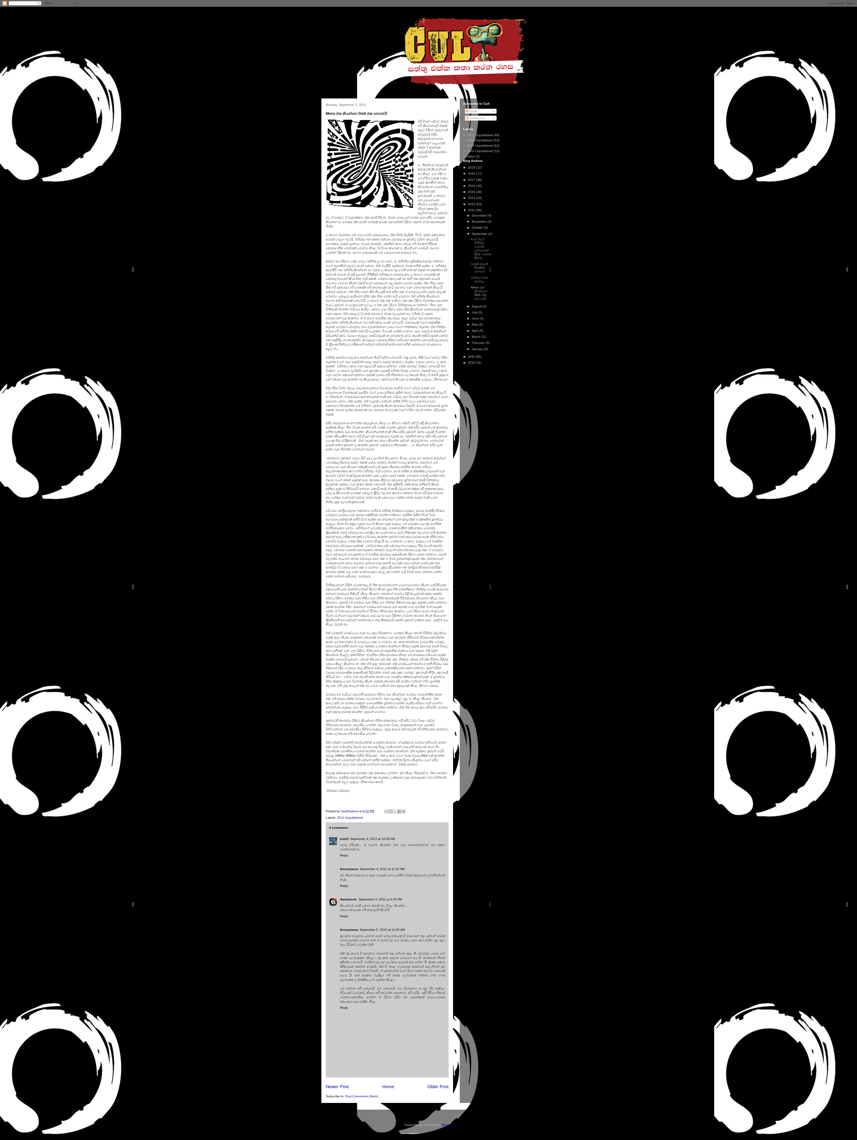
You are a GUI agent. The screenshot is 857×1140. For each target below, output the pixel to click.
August (477, 306)
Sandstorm (348, 899)
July (475, 312)
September (480, 234)
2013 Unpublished (480, 140)
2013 (472, 204)
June (476, 318)
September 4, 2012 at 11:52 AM (382, 869)
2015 (472, 192)
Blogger (447, 1125)
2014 (472, 198)
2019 (472, 167)
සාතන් (344, 839)
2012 (472, 210)
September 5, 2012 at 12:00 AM (382, 929)
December (479, 215)
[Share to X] (395, 811)
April (475, 330)
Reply (344, 855)
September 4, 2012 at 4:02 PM (380, 899)
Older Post (438, 1086)
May (475, 324)
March (477, 336)
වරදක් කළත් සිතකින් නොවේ (479, 267)
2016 (472, 186)
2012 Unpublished (350, 817)
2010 (472, 362)
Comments (476, 118)
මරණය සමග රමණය (479, 279)
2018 (472, 173)
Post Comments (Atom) (361, 1096)
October (478, 227)
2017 (472, 180)
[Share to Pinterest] (403, 811)
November (479, 221)
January (478, 349)
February (479, 343)
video (471, 156)
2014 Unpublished (480, 145)
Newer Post (337, 1086)
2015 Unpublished (480, 151)
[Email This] (386, 811)
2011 (472, 356)
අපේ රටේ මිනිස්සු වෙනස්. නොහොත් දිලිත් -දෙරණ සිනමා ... (481, 248)
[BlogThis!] (391, 811)
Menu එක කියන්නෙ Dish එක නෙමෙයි (479, 293)
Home (388, 1086)
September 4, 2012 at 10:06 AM (372, 839)
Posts (472, 111)
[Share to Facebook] (399, 811)
